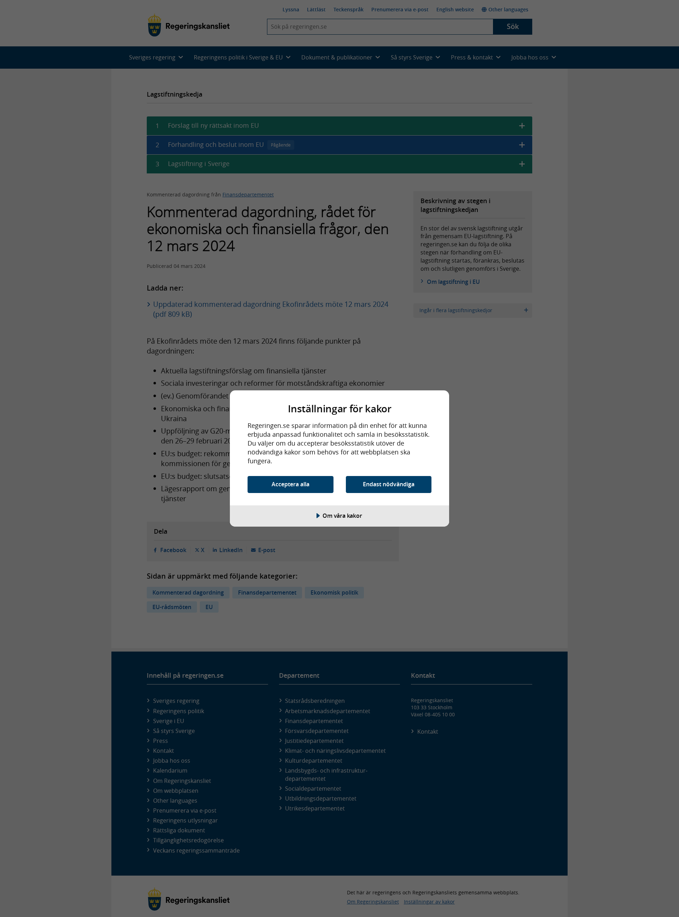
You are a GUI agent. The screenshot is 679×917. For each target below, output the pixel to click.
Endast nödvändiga (388, 484)
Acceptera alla (290, 484)
